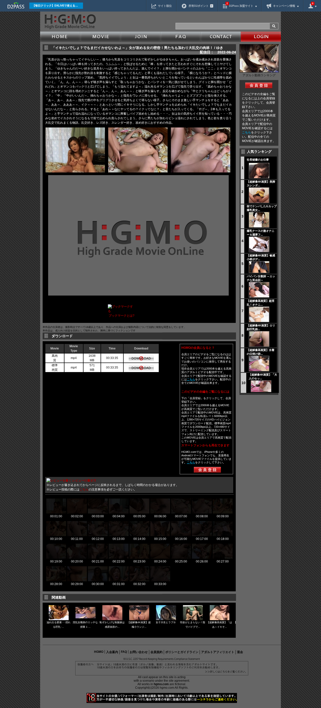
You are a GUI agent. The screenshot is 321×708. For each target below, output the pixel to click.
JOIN (140, 37)
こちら (246, 132)
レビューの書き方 (84, 480)
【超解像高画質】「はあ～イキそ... (219, 624)
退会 (240, 652)
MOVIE (100, 37)
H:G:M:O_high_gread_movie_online (70, 22)
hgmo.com (161, 684)
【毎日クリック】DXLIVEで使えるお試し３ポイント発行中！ (57, 5)
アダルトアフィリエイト (217, 652)
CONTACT (221, 37)
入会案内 (112, 652)
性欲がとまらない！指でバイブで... (192, 624)
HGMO (98, 652)
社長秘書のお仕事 (258, 159)
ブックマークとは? (121, 315)
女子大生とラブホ (166, 622)
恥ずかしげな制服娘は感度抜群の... (112, 624)
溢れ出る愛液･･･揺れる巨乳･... (58, 624)
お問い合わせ (139, 652)
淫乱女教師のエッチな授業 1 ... (85, 624)
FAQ (180, 37)
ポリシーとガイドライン (181, 652)
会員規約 (156, 652)
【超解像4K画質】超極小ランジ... (139, 624)
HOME (60, 37)
